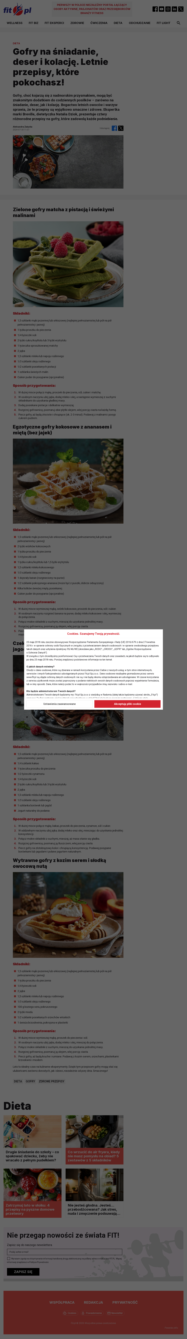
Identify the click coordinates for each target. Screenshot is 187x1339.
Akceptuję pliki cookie (127, 703)
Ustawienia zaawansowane (59, 703)
